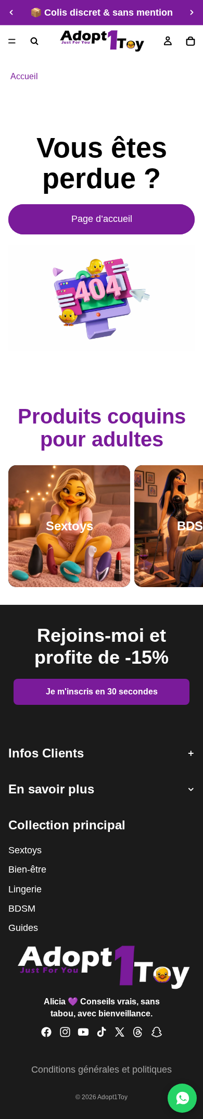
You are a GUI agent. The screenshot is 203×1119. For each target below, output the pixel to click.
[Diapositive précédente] (11, 12)
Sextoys (25, 850)
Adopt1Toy (112, 1097)
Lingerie (25, 889)
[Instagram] (65, 1032)
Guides (23, 928)
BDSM (21, 908)
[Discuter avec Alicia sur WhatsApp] (182, 1098)
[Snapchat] (156, 1032)
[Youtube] (83, 1032)
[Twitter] (119, 1032)
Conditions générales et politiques (101, 1069)
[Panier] (190, 41)
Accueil (24, 76)
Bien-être (27, 869)
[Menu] (12, 41)
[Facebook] (46, 1032)
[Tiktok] (101, 1032)
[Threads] (138, 1032)
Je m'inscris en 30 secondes (102, 691)
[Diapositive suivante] (191, 12)
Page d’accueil (101, 219)
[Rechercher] (34, 41)
